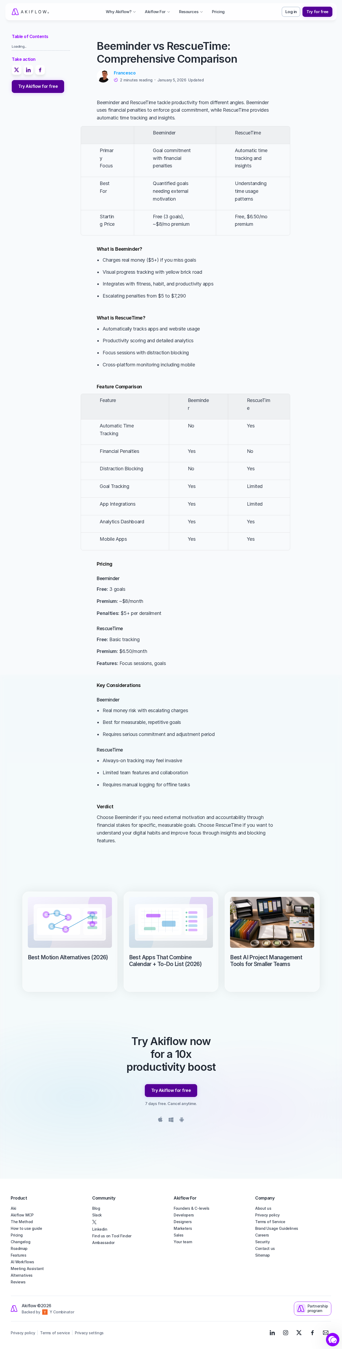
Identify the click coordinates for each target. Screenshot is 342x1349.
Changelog (20, 1241)
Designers (183, 1221)
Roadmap (19, 1248)
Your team (183, 1241)
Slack (97, 1215)
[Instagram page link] (285, 1332)
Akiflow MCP (22, 1215)
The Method (22, 1221)
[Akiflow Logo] (30, 11)
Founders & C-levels (191, 1208)
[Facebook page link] (312, 1332)
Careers (262, 1235)
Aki (13, 1208)
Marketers (183, 1228)
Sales (179, 1235)
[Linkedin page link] (272, 1332)
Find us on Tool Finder (111, 1236)
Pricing (17, 1235)
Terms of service (55, 1333)
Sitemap (262, 1255)
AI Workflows (22, 1262)
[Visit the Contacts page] (325, 1332)
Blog (96, 1208)
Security (262, 1241)
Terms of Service (270, 1221)
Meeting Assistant (27, 1268)
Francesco (124, 73)
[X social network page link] (130, 1222)
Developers (184, 1215)
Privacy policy (267, 1215)
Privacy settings (89, 1333)
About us (263, 1208)
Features (18, 1255)
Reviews (18, 1282)
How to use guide (26, 1228)
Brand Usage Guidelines (276, 1228)
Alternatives (22, 1275)
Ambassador (103, 1242)
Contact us (265, 1248)
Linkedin (99, 1229)
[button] (332, 1339)
